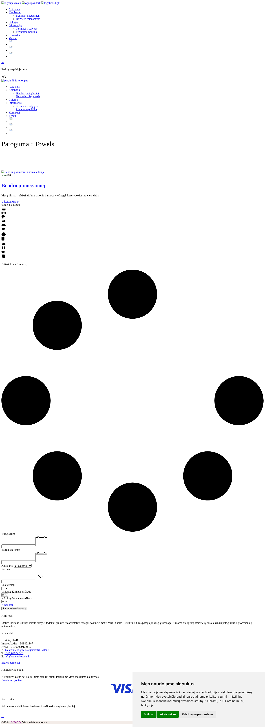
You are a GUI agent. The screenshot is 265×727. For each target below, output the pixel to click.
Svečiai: (5, 569)
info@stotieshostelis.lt (17, 656)
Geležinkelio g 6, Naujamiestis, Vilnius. (27, 649)
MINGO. (16, 722)
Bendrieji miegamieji (24, 185)
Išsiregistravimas (10, 549)
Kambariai (7, 565)
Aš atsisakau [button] (168, 714)
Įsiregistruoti (8, 533)
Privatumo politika (11, 680)
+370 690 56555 (14, 653)
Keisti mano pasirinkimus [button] (197, 714)
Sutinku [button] (149, 714)
